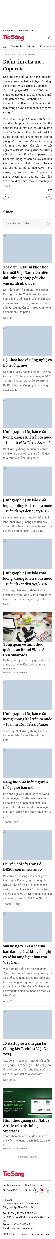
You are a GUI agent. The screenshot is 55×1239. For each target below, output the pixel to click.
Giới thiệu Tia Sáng (34, 1185)
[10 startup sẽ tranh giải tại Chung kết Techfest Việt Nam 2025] (27, 1024)
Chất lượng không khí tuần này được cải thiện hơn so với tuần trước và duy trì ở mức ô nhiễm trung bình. (26, 454)
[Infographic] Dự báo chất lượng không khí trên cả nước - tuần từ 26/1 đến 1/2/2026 (27, 719)
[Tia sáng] (13, 38)
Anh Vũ (7, 1001)
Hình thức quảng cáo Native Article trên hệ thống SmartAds (26, 1125)
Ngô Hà (7, 317)
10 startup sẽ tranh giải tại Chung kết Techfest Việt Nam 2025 (27, 1048)
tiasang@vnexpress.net (22, 1228)
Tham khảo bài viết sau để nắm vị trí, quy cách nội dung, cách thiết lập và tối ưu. (26, 1141)
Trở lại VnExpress (12, 1185)
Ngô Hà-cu (9, 1079)
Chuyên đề (16, 46)
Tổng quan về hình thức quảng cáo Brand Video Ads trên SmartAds (25, 649)
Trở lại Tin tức (6, 197)
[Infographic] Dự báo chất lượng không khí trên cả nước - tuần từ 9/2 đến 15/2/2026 (27, 505)
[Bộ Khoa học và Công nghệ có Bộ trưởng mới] (27, 341)
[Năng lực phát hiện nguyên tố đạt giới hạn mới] (27, 763)
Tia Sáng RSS (10, 1190)
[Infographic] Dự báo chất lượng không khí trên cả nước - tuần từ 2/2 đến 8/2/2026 (27, 578)
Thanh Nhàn (10, 822)
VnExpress (8, 30)
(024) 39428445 (22, 1224)
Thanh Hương (11, 903)
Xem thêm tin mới (27, 1156)
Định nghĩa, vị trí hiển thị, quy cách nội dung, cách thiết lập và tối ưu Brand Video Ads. (26, 665)
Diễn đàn (30, 46)
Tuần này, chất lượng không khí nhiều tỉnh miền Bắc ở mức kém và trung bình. (26, 736)
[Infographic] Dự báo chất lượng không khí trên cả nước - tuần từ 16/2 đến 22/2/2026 (27, 437)
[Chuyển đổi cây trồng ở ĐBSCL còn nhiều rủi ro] (27, 845)
